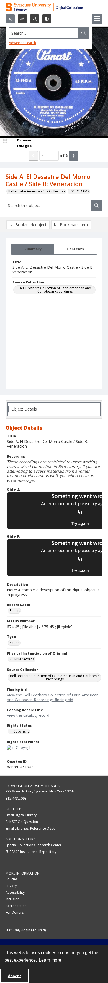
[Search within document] (96, 205)
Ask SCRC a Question (22, 821)
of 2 (64, 155)
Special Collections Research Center (33, 845)
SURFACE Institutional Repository (31, 851)
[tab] (32, 249)
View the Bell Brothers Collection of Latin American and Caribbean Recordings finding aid (53, 697)
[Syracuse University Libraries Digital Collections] (54, 7)
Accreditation (16, 905)
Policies (11, 879)
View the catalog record (28, 715)
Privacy (11, 885)
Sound (15, 642)
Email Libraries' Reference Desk (30, 828)
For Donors (15, 912)
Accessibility (15, 892)
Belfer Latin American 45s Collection (36, 191)
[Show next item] (73, 156)
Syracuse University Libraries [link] (33, 785)
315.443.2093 (16, 798)
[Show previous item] (33, 156)
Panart (15, 610)
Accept (14, 976)
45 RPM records (22, 659)
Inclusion (12, 899)
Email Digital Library (21, 815)
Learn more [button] (50, 960)
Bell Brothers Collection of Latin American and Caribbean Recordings (55, 290)
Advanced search (22, 42)
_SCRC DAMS (79, 191)
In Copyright (19, 731)
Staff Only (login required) (26, 930)
